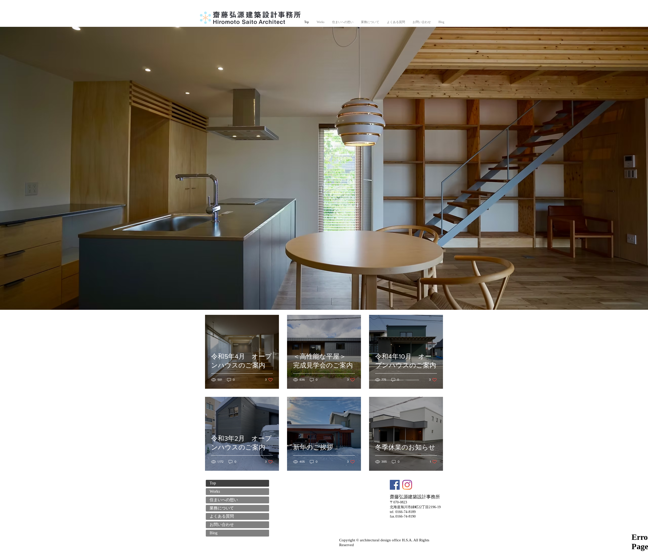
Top (213, 483)
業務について (222, 508)
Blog (213, 533)
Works (215, 491)
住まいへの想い (224, 500)
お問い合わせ (222, 524)
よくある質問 (222, 516)
